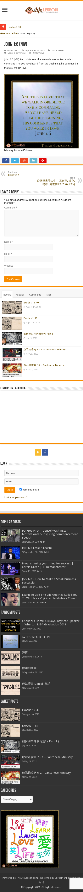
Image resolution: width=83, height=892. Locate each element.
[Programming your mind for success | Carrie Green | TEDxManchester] (10, 568)
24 (44, 542)
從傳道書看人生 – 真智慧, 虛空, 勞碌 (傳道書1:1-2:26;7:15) (56, 181)
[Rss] (38, 452)
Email (8, 253)
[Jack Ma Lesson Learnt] (10, 552)
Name (8, 241)
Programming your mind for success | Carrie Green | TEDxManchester (47, 565)
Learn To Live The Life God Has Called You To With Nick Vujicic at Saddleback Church (49, 596)
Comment (10, 207)
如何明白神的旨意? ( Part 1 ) (23, 27)
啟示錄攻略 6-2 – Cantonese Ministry (44, 365)
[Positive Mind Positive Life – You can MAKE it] (41, 9)
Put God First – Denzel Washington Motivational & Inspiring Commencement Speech (50, 534)
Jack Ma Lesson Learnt (37, 548)
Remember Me (30, 489)
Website (8, 265)
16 (45, 602)
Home (6, 33)
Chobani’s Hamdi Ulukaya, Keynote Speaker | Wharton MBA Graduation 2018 (51, 622)
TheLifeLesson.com (27, 877)
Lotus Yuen (12, 50)
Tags (48, 294)
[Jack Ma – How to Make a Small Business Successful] (10, 583)
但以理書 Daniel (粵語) (36, 683)
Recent (7, 294)
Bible (15, 33)
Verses (61, 50)
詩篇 (25, 652)
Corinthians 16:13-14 (36, 636)
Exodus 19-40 (31, 302)
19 (40, 571)
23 (47, 552)
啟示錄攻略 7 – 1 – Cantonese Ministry (44, 349)
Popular (20, 294)
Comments (35, 294)
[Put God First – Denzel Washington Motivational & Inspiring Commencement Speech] (10, 535)
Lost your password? (16, 497)
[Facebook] (45, 452)
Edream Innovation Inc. (67, 877)
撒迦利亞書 (29, 668)
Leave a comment (16, 53)
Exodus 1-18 (14, 26)
